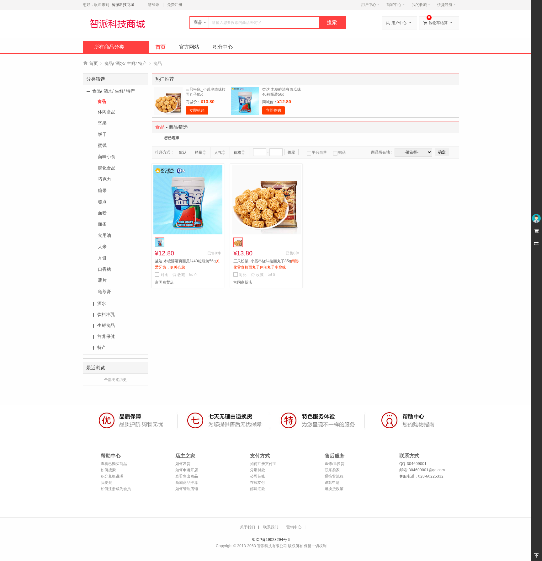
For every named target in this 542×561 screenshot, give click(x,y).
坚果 (102, 123)
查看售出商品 (186, 476)
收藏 (178, 275)
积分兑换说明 (112, 476)
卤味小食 (106, 156)
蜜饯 (102, 145)
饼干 (102, 134)
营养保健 (106, 336)
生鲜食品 (106, 325)
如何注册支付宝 (263, 464)
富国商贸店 (164, 282)
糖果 (102, 190)
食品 (101, 101)
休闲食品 (106, 111)
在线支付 (257, 482)
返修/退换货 (334, 464)
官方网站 (189, 47)
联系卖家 (332, 470)
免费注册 (174, 5)
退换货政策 (334, 489)
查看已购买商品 (114, 464)
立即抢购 (197, 110)
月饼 (102, 257)
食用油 (104, 235)
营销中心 (293, 527)
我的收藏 (419, 5)
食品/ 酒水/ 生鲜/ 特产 (125, 63)
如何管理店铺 (186, 489)
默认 (183, 152)
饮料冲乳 (106, 314)
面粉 (102, 212)
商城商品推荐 (186, 482)
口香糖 (104, 269)
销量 (198, 152)
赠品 (342, 152)
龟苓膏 (104, 291)
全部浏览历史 (115, 379)
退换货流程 (334, 476)
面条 (102, 224)
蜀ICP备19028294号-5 (271, 539)
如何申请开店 (186, 470)
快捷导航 (444, 5)
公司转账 (257, 476)
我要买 (106, 482)
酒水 (101, 303)
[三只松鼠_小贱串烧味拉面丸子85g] (266, 199)
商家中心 (393, 5)
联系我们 (270, 527)
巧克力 (104, 179)
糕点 (102, 201)
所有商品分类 (109, 47)
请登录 (153, 5)
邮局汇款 (257, 489)
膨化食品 (106, 167)
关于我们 (247, 527)
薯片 (102, 280)
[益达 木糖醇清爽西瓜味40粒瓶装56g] (187, 199)
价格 (237, 152)
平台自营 (319, 152)
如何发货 (182, 464)
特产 (101, 347)
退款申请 (332, 482)
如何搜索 (108, 470)
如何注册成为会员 (116, 489)
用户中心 (368, 5)
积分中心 (223, 47)
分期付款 (257, 470)
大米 (102, 246)
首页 (161, 47)
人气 (218, 152)
